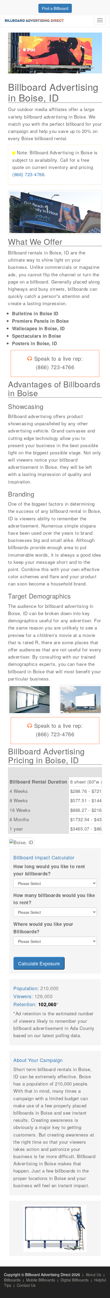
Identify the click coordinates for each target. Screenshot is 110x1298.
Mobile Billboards (40, 1280)
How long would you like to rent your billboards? (49, 870)
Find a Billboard (55, 8)
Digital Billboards (75, 1280)
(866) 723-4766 (28, 174)
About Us (93, 1274)
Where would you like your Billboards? (43, 927)
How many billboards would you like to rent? (54, 899)
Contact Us (26, 1285)
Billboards (12, 1280)
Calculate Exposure (39, 963)
